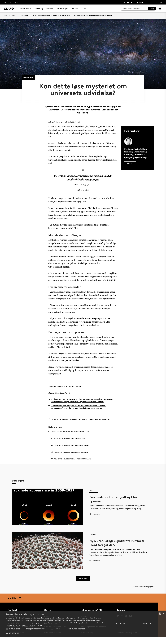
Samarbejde (63, 8)
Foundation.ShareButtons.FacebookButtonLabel (70, 432)
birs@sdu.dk (67, 122)
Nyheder (50, 8)
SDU (5, 15)
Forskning (39, 8)
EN (161, 2)
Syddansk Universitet (12, 2)
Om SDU (86, 8)
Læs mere (39, 625)
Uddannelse (25, 8)
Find (149, 2)
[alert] (83, 624)
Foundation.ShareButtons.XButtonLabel (69, 438)
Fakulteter (24, 15)
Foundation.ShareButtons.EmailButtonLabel (71, 452)
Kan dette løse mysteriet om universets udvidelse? (93, 15)
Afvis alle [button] (147, 624)
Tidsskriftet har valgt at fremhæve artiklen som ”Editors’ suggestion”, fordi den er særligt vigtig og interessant (78, 406)
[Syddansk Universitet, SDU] (9, 8)
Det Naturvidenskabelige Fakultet (44, 15)
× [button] (163, 613)
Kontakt (130, 164)
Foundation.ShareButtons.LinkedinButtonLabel (72, 445)
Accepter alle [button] (122, 624)
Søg (152, 8)
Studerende (127, 2)
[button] (7, 629)
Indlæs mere (83, 579)
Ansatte (140, 2)
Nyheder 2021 (65, 15)
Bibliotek (76, 8)
